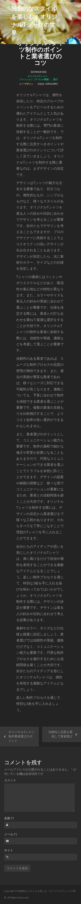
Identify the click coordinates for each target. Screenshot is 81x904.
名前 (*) (9, 818)
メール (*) (10, 834)
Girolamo (51, 84)
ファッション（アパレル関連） (35, 79)
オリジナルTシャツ (37, 76)
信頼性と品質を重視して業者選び (60, 734)
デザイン (28, 84)
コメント (10, 780)
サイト (8, 850)
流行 (55, 79)
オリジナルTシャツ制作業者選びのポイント (21, 736)
